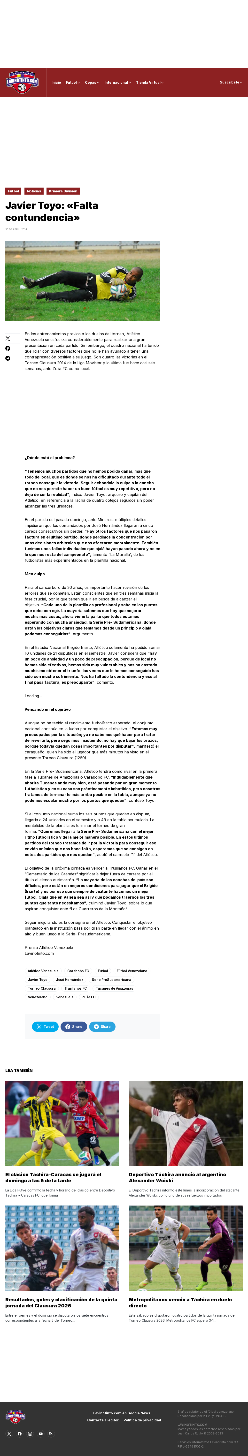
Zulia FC (88, 997)
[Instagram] (30, 1434)
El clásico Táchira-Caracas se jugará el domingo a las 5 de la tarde (53, 1177)
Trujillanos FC (75, 988)
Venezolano (37, 997)
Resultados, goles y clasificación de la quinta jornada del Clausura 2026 (61, 1303)
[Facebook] (19, 1434)
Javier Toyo (37, 980)
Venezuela (65, 997)
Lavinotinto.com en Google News (121, 1413)
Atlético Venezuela (43, 971)
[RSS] (51, 1434)
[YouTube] (41, 1434)
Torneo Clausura (42, 988)
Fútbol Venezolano (132, 971)
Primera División (63, 191)
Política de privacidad (142, 1420)
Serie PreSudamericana (111, 980)
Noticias (34, 191)
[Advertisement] (124, 34)
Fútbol (13, 191)
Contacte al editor (103, 1420)
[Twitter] (9, 1434)
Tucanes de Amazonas (114, 988)
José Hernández (69, 980)
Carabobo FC (78, 971)
